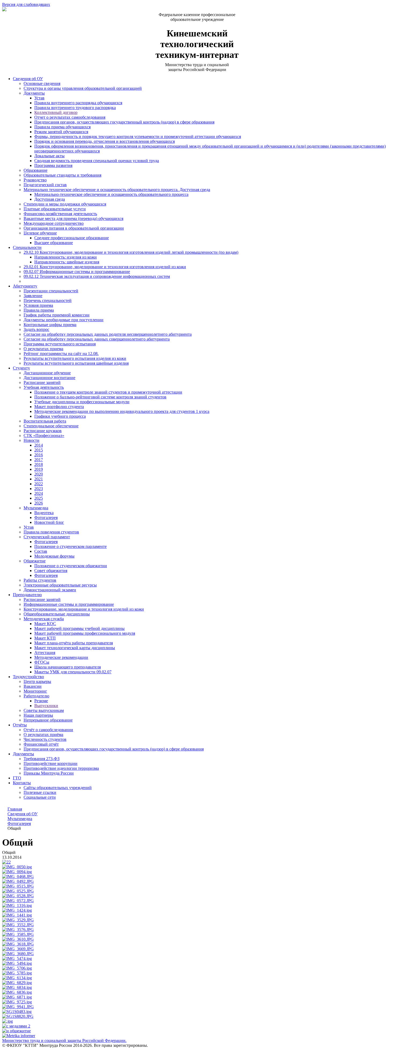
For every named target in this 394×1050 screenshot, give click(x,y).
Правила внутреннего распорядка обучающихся (78, 102)
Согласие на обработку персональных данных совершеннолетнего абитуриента (97, 339)
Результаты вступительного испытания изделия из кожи (75, 358)
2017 (38, 459)
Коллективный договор (55, 112)
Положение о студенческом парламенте (70, 546)
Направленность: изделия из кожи (65, 257)
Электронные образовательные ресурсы (60, 585)
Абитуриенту (25, 286)
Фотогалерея (46, 517)
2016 (38, 455)
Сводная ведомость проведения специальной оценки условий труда (96, 160)
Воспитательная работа (45, 421)
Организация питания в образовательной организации (74, 228)
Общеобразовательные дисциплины (57, 614)
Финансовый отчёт (41, 744)
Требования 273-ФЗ (42, 758)
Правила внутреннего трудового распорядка (75, 107)
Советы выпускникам (44, 710)
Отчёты (20, 725)
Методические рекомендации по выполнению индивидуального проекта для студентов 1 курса (121, 411)
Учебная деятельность (44, 387)
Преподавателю (27, 594)
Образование (35, 170)
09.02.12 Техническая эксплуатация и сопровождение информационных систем (97, 276)
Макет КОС (45, 623)
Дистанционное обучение (47, 373)
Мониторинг (35, 691)
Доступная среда (49, 199)
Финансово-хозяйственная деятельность (60, 213)
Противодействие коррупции (50, 763)
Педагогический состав (45, 184)
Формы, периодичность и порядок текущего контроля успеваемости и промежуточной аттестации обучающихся (137, 136)
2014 (38, 445)
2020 (38, 474)
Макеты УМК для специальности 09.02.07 (72, 672)
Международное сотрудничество (54, 223)
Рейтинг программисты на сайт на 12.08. (61, 353)
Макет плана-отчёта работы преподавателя (73, 643)
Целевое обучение (40, 233)
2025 (38, 498)
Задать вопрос (36, 329)
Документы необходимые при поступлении (63, 319)
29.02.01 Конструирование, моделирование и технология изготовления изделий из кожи (105, 266)
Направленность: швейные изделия (66, 262)
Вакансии (33, 686)
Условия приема (38, 305)
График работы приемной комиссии (57, 315)
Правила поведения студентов (51, 532)
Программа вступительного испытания (60, 344)
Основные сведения (42, 83)
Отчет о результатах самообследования (69, 117)
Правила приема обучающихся (62, 127)
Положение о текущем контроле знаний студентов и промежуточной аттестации (108, 392)
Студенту (21, 368)
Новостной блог (49, 522)
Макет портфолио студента (59, 406)
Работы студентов (40, 580)
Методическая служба (44, 618)
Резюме (41, 700)
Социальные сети (40, 797)
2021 (38, 479)
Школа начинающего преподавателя (67, 667)
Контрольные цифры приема (50, 324)
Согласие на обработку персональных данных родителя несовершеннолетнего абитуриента (108, 334)
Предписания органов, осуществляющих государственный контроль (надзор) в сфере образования (124, 122)
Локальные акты (49, 156)
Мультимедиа (36, 508)
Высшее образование (53, 242)
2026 (38, 503)
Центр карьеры (37, 681)
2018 (38, 464)
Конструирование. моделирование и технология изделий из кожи (84, 609)
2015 (38, 450)
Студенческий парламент (47, 537)
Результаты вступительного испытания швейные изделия (76, 363)
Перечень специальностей (48, 300)
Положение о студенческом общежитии (70, 565)
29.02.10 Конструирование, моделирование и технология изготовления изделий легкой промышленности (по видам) (131, 252)
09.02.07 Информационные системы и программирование (77, 271)
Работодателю (36, 696)
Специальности (27, 247)
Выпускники (46, 705)
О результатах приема (43, 348)
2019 (38, 469)
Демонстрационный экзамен (50, 590)
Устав (39, 98)
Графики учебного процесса (60, 416)
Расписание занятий (42, 382)
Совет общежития (50, 570)
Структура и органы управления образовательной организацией (83, 88)
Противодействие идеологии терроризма (61, 768)
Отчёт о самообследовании (48, 729)
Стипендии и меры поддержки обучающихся (65, 204)
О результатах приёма (43, 734)
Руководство (35, 180)
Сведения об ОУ (28, 78)
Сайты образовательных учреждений (58, 787)
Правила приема (39, 310)
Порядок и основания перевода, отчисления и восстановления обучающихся (104, 141)
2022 (38, 483)
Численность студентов (45, 739)
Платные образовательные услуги (55, 209)
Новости (31, 440)
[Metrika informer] (18, 1035)
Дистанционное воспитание (49, 377)
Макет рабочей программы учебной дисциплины (79, 628)
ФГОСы (41, 662)
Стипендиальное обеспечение (51, 426)
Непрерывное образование (48, 720)
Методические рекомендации (61, 657)
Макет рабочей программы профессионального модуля (84, 633)
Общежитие (35, 561)
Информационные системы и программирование (69, 604)
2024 (38, 493)
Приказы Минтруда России (49, 773)
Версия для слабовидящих (26, 4)
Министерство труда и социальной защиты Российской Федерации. (64, 1040)
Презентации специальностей (51, 291)
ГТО (17, 778)
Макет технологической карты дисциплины (74, 647)
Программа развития (53, 165)
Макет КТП (45, 638)
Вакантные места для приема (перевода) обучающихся (73, 218)
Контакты (22, 782)
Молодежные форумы (54, 556)
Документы (34, 93)
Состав (40, 551)
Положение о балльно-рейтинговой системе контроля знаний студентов (100, 397)
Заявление (33, 295)
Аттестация (44, 652)
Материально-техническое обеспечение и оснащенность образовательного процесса (111, 194)
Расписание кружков (43, 430)
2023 (38, 488)
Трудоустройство (28, 676)
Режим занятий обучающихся (61, 131)
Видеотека (44, 512)
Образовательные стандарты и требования (62, 175)
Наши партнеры (38, 715)
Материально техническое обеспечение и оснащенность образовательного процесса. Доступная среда (117, 189)
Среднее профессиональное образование (71, 238)
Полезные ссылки (40, 792)
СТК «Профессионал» (44, 435)
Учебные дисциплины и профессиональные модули (81, 401)
